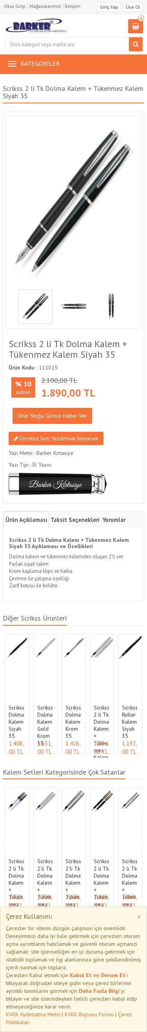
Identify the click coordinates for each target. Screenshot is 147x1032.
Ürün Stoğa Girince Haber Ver (52, 415)
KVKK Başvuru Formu (89, 1014)
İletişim (72, 6)
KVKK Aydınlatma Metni (33, 1014)
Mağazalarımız (45, 6)
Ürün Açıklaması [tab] (26, 519)
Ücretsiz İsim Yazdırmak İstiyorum (58, 438)
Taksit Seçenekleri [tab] (75, 519)
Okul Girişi (14, 6)
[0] (135, 27)
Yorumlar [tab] (114, 519)
